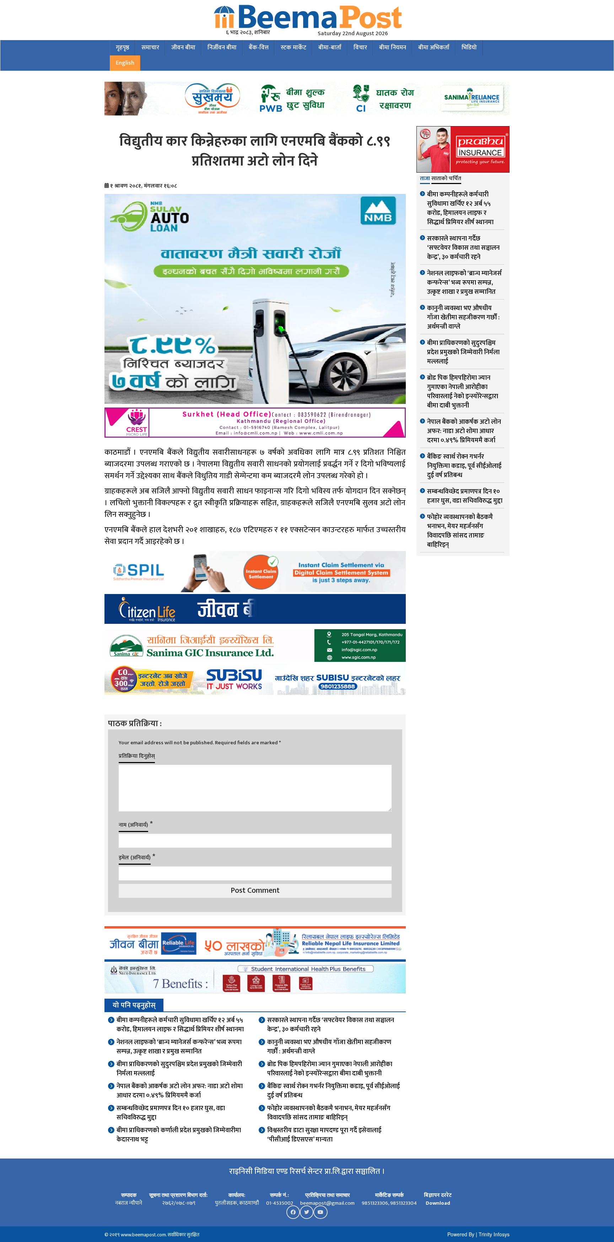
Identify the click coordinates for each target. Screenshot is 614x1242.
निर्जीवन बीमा (222, 48)
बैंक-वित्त (259, 48)
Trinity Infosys (494, 1234)
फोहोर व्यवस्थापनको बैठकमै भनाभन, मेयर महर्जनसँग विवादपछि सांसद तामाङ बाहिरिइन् (329, 1113)
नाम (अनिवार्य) (133, 825)
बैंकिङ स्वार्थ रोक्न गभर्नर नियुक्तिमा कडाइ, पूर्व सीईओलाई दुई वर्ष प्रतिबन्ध (333, 1091)
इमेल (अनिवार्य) (135, 858)
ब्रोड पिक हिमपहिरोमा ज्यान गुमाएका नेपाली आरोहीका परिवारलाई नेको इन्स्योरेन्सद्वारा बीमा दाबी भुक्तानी (329, 1069)
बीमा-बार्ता (329, 48)
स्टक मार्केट (293, 48)
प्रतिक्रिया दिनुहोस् (137, 756)
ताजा (425, 179)
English (125, 63)
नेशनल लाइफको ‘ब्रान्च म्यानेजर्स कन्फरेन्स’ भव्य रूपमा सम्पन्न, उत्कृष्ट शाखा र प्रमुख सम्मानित (179, 1047)
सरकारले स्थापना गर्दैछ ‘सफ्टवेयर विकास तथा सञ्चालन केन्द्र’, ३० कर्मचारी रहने (330, 1025)
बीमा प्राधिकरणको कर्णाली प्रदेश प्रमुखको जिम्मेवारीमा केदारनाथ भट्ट (179, 1135)
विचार (360, 48)
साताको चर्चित (446, 179)
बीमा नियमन (392, 48)
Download (438, 1203)
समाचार (150, 48)
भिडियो (469, 48)
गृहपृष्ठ (122, 48)
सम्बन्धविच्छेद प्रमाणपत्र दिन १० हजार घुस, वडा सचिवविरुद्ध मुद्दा (171, 1113)
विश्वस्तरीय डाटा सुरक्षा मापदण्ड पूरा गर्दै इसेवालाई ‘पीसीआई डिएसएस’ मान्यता (324, 1135)
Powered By (460, 1234)
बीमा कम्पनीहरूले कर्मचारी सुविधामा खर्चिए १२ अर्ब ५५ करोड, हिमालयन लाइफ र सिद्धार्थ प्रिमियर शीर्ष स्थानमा (180, 1025)
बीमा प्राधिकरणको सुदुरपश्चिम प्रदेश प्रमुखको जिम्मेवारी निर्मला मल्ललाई (179, 1069)
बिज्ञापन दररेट (438, 1195)
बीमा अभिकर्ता (433, 48)
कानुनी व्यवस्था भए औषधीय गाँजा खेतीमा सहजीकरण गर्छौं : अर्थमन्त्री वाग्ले (329, 1047)
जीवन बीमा (183, 48)
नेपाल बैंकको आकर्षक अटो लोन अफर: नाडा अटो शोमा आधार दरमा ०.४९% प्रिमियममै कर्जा (180, 1091)
